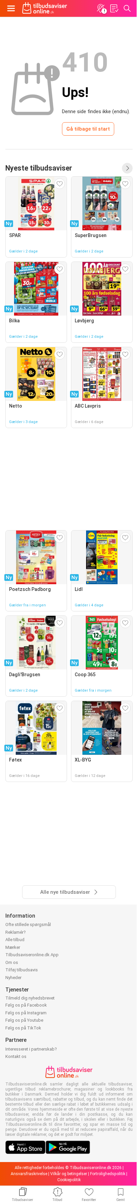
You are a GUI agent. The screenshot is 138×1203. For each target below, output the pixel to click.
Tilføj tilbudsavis (21, 969)
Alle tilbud (14, 939)
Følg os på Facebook (26, 1005)
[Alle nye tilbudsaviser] (127, 168)
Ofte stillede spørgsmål (28, 924)
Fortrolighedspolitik (107, 1173)
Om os (11, 962)
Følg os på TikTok (23, 1027)
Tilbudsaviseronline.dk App (32, 954)
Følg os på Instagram (26, 1012)
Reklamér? (15, 932)
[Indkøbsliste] (114, 8)
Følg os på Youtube (24, 1020)
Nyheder (13, 977)
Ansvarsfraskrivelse (29, 1173)
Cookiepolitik (69, 1179)
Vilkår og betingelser (68, 1173)
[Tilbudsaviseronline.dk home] (44, 8)
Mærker (12, 947)
